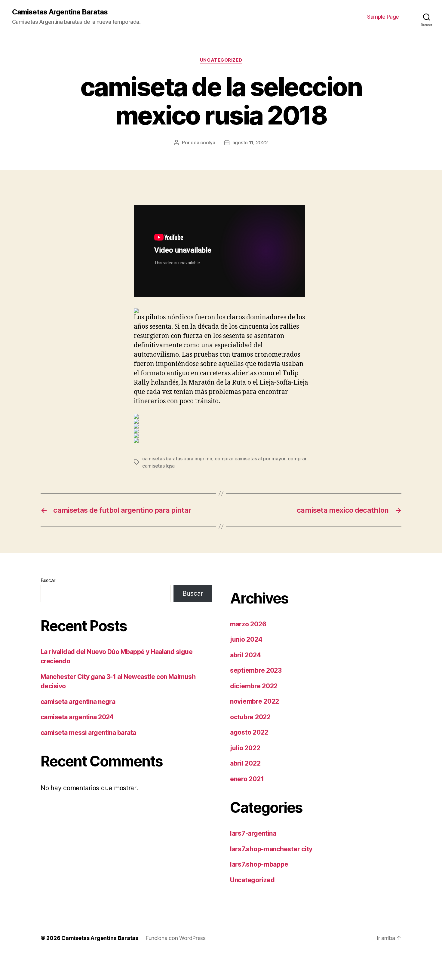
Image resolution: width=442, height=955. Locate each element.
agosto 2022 (249, 732)
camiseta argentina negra (78, 701)
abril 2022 (245, 763)
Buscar (48, 580)
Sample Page (383, 17)
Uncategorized (221, 60)
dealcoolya (203, 143)
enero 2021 (247, 779)
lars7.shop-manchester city (271, 849)
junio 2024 (246, 639)
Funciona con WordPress (176, 938)
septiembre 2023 (256, 670)
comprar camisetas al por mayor (250, 459)
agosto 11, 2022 (250, 143)
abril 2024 (245, 655)
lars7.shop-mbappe (259, 864)
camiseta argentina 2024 (77, 717)
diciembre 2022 (254, 686)
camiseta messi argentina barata (88, 732)
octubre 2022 (250, 717)
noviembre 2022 (254, 701)
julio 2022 (245, 748)
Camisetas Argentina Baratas (60, 12)
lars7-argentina (253, 833)
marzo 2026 (248, 624)
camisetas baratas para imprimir (177, 459)
